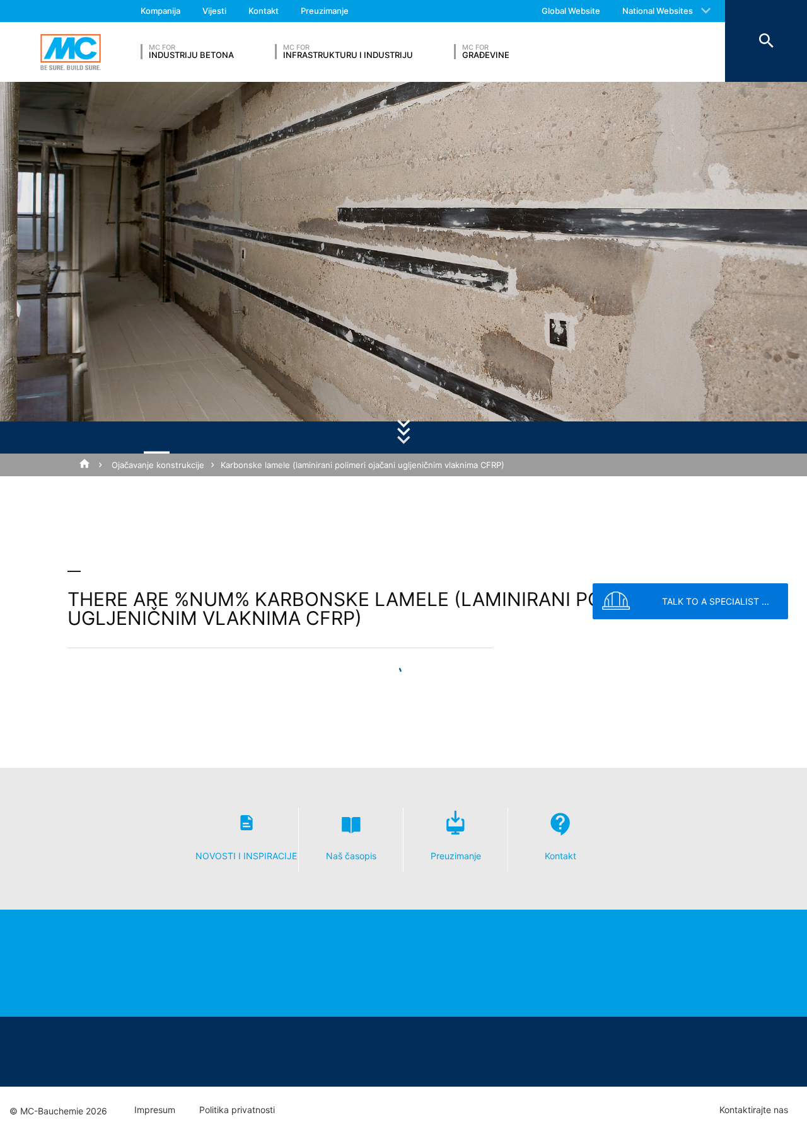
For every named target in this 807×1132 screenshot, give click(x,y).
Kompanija (160, 11)
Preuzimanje (325, 11)
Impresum (154, 1110)
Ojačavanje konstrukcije (158, 465)
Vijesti (214, 11)
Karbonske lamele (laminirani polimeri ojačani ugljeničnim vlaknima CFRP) (362, 465)
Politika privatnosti (237, 1110)
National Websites (657, 11)
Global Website (571, 11)
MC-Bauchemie (70, 52)
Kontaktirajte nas (753, 1110)
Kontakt (263, 11)
